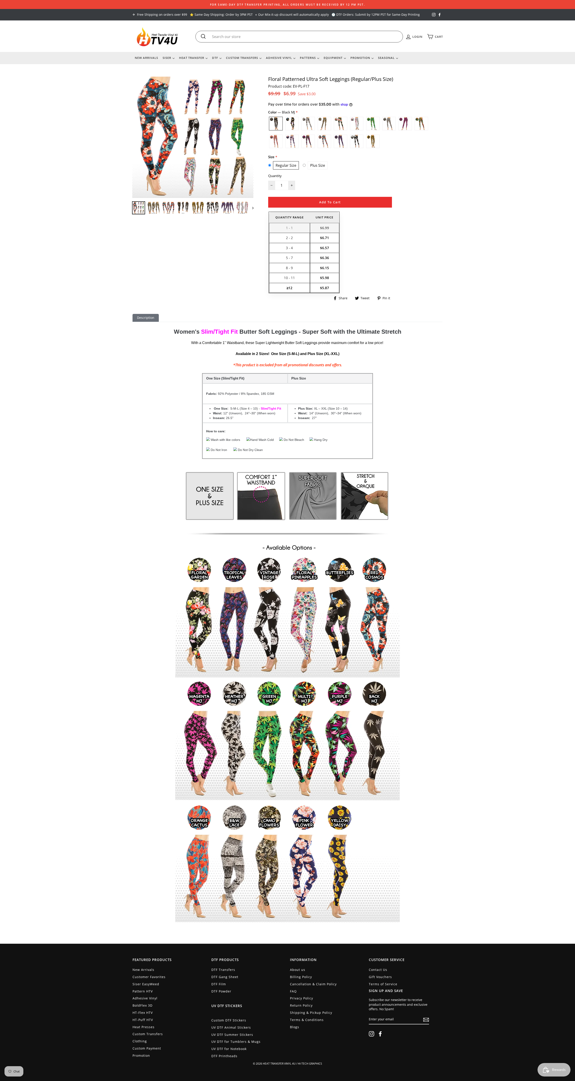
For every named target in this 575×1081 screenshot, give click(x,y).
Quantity (275, 175)
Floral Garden (340, 123)
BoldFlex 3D (143, 1005)
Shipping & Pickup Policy (311, 1012)
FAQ (293, 991)
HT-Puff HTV (143, 1020)
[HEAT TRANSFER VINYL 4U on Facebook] (380, 1034)
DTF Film (218, 984)
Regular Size (286, 165)
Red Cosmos (324, 141)
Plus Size (317, 165)
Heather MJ (389, 123)
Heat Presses (144, 1027)
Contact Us (378, 970)
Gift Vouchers (380, 977)
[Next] (251, 207)
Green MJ (372, 123)
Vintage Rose (356, 141)
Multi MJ (421, 123)
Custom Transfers (242, 58)
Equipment (333, 58)
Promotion (360, 58)
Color (282, 112)
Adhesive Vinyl (279, 58)
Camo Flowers (324, 123)
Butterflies (292, 123)
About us (297, 970)
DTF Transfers (223, 970)
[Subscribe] (426, 1020)
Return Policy (301, 1005)
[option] (287, 4)
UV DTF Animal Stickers (231, 1027)
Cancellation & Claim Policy (313, 984)
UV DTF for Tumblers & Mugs (236, 1041)
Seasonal (387, 58)
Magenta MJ (405, 123)
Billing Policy (301, 977)
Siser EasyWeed (146, 984)
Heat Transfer (192, 58)
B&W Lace (308, 123)
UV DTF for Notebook (229, 1049)
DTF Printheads (224, 1056)
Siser (167, 58)
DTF (215, 58)
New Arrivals (146, 58)
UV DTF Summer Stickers (232, 1034)
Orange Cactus (275, 141)
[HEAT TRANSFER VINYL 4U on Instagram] (371, 1034)
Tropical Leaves (340, 141)
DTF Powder (221, 991)
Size (271, 157)
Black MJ (275, 123)
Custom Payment (147, 1048)
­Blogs (294, 1027)
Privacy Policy (301, 998)
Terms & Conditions (307, 1020)
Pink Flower (292, 141)
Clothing (140, 1041)
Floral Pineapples (356, 123)
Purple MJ (308, 141)
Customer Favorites (149, 977)
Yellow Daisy (372, 141)
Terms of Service (383, 984)
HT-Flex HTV (143, 1012)
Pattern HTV (143, 991)
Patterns (308, 58)
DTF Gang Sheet (224, 977)
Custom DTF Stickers (228, 1020)
